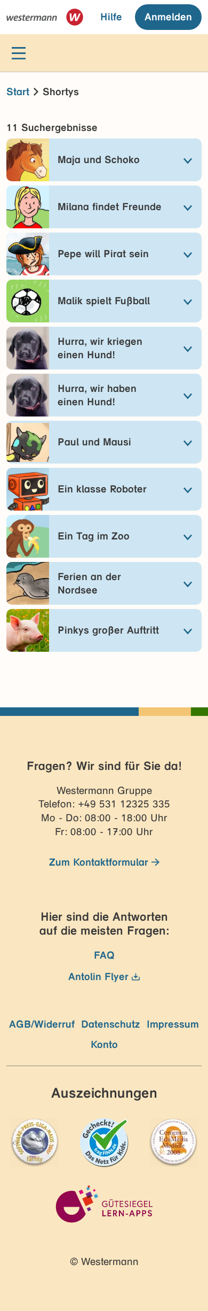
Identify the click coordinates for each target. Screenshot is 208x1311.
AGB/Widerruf (42, 1024)
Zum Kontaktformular (98, 862)
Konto (104, 1044)
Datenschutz (110, 1024)
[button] (104, 159)
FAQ (104, 955)
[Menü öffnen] (18, 53)
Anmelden (168, 17)
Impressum (173, 1024)
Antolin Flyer (98, 976)
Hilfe (111, 17)
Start (17, 92)
